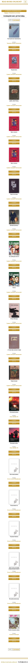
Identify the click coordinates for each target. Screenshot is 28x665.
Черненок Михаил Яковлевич (14, 43)
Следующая (16, 20)
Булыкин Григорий (14, 634)
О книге (14, 47)
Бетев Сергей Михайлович (14, 478)
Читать (14, 49)
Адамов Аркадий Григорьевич (14, 74)
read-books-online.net (12, 2)
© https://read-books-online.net (9, 662)
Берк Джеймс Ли (14, 416)
